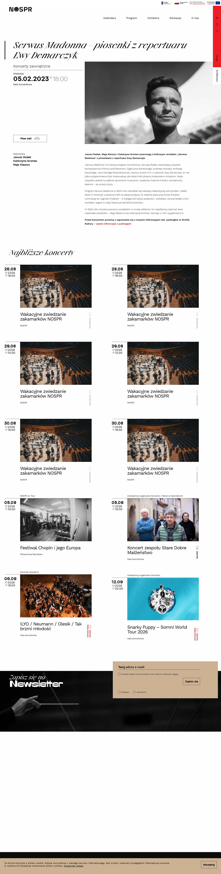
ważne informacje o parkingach (113, 223)
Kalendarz (109, 18)
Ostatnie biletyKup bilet (89, 631)
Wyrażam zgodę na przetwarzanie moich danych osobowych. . (150, 674)
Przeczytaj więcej (73, 865)
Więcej (175, 674)
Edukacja (175, 18)
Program (131, 18)
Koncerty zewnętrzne (31, 66)
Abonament (141, 692)
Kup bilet (197, 554)
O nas (195, 18)
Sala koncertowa (22, 84)
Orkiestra (153, 18)
